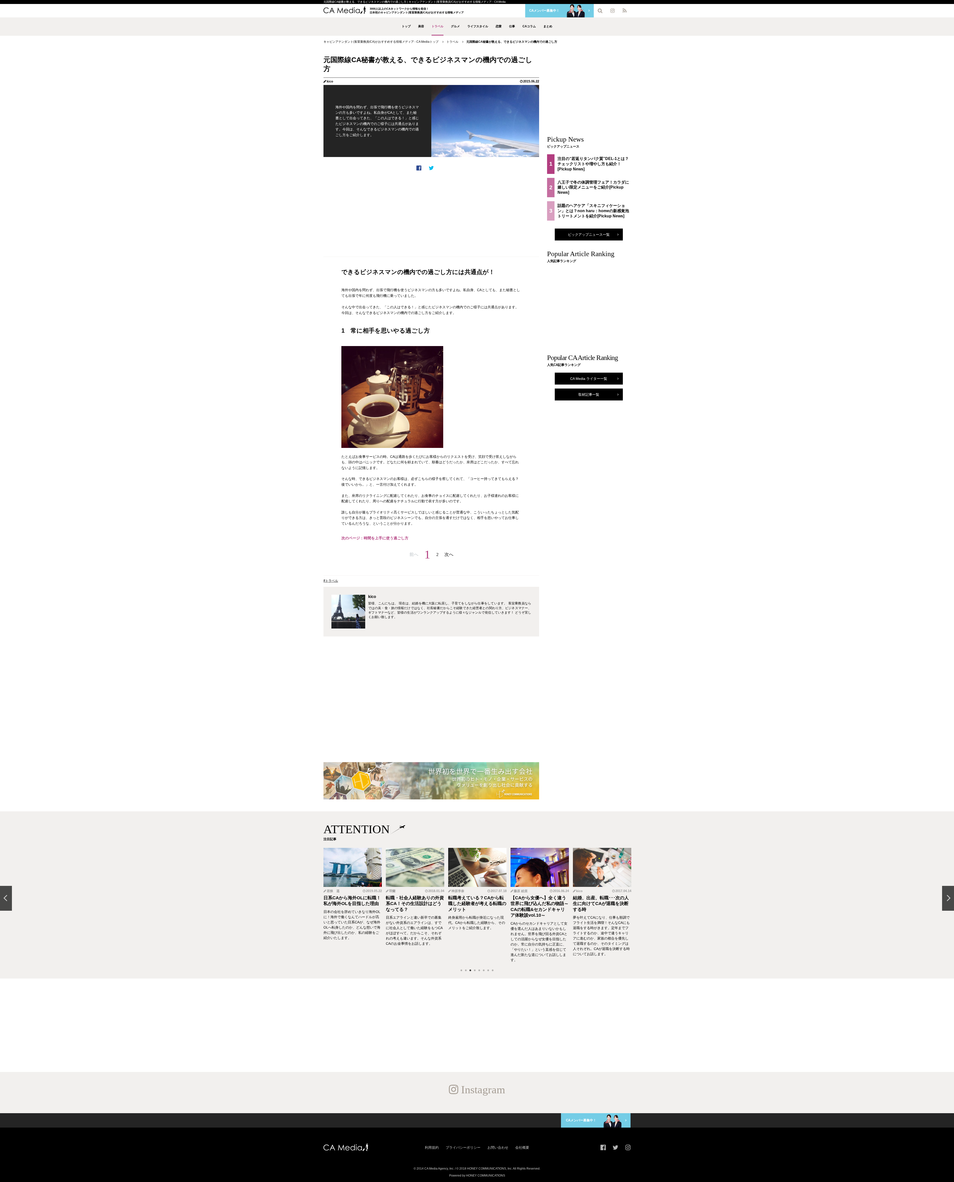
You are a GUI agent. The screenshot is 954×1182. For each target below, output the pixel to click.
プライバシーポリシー (463, 1147)
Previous (6, 898)
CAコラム (529, 26)
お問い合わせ (497, 1147)
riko (579, 891)
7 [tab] (488, 971)
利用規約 (432, 1147)
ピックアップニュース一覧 (589, 234)
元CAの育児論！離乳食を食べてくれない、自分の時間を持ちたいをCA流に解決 (602, 903)
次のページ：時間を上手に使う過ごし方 (374, 538)
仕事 (512, 26)
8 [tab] (493, 971)
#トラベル (330, 581)
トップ (406, 26)
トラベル (437, 26)
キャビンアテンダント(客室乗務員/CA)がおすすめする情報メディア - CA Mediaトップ (380, 41)
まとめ (547, 26)
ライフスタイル (477, 26)
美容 (421, 26)
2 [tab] (466, 971)
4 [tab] (475, 971)
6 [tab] (484, 971)
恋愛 (499, 26)
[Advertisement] (431, 214)
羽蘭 (330, 891)
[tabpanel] (352, 905)
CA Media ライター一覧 (588, 379)
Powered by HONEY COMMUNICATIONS (477, 1175)
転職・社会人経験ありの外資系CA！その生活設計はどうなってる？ (352, 903)
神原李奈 (395, 891)
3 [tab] (470, 971)
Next (948, 898)
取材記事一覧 (588, 394)
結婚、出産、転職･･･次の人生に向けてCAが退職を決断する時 (538, 903)
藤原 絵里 (458, 891)
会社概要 (522, 1147)
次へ (448, 554)
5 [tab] (479, 971)
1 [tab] (461, 971)
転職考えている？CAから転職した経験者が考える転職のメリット (415, 903)
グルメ (455, 26)
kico (330, 81)
